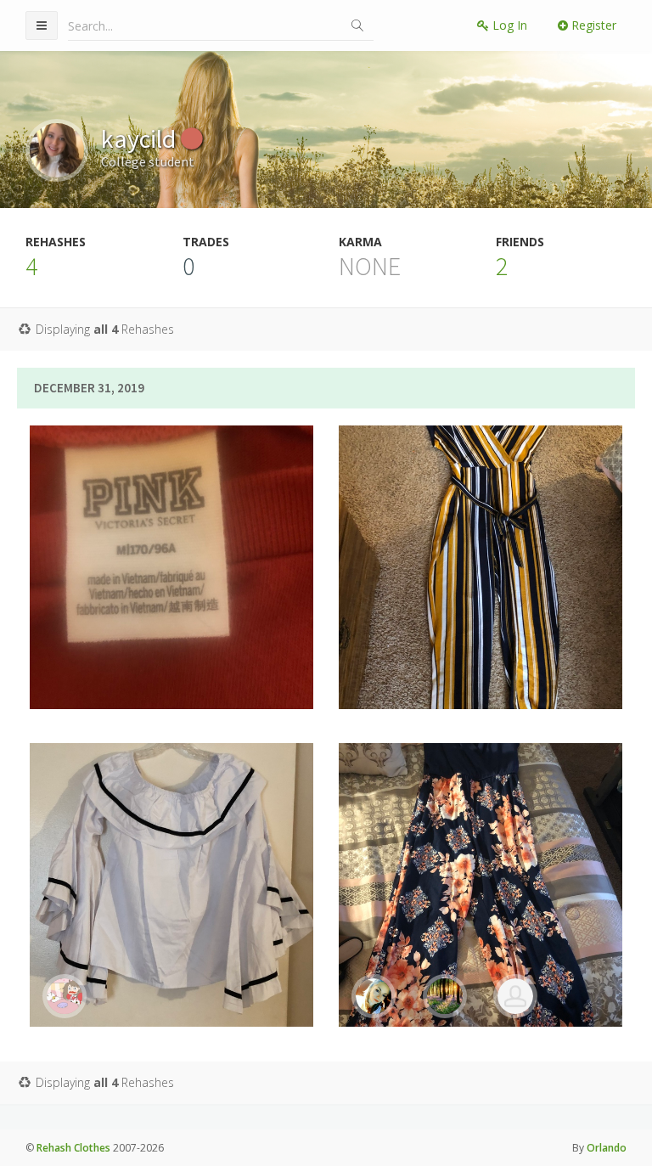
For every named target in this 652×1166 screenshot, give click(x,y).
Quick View (182, 646)
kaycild (141, 138)
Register (592, 25)
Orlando (607, 1148)
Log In (508, 25)
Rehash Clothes (73, 1148)
